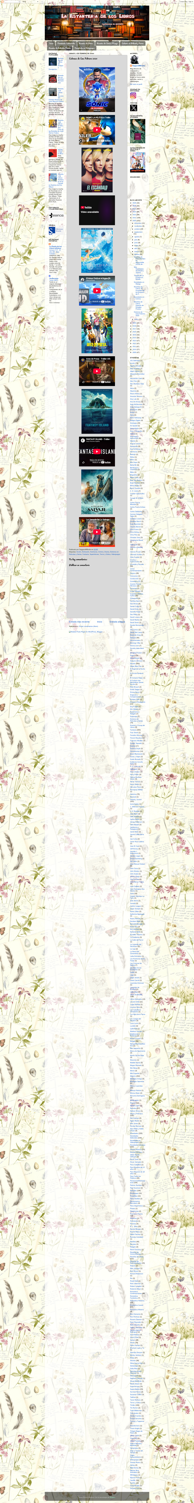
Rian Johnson (135, 1268)
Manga (132, 1041)
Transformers (135, 1426)
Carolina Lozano (136, 519)
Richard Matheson (136, 1274)
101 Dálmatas (135, 360)
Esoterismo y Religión (134, 713)
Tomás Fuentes (135, 1416)
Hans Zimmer (135, 772)
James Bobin (134, 819)
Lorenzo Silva (135, 1007)
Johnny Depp (135, 876)
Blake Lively (134, 477)
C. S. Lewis (134, 491)
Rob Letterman (135, 1283)
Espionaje (133, 716)
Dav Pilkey (134, 614)
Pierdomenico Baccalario (135, 1202)
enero (136, 319)
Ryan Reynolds (135, 1322)
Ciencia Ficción (135, 552)
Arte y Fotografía (136, 431)
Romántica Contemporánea (136, 1292)
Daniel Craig (134, 606)
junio (136, 243)
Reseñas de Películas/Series (60, 48)
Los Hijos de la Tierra (137, 1014)
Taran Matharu (135, 1400)
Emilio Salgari (135, 689)
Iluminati (133, 797)
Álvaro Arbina (135, 394)
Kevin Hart (134, 927)
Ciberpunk (133, 545)
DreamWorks (134, 658)
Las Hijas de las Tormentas (135, 968)
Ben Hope (133, 462)
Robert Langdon (136, 1286)
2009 (135, 352)
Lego (132, 975)
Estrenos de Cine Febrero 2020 (139, 313)
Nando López (135, 1105)
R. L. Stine (134, 1226)
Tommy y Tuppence (137, 1421)
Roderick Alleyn (135, 1289)
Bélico (132, 460)
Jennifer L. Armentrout (134, 852)
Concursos (134, 576)
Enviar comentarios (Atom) (88, 626)
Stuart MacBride (136, 1381)
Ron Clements (135, 1314)
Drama (106, 552)
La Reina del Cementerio (134, 952)
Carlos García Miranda (135, 503)
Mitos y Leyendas (136, 1086)
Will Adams (134, 1475)
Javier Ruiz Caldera (137, 841)
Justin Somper (135, 909)
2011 (134, 346)
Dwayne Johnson (136, 661)
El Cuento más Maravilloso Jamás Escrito (136, 682)
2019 (135, 323)
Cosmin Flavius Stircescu (135, 585)
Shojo (132, 1358)
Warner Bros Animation (134, 1471)
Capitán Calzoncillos (137, 494)
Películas (133, 1190)
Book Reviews (135, 483)
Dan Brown (134, 604)
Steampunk (134, 1376)
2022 (135, 215)
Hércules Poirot (135, 787)
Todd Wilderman (136, 1410)
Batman (133, 454)
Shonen (133, 1360)
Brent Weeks (134, 485)
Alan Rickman (135, 368)
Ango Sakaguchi (136, 407)
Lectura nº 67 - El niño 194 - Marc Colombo (55, 252)
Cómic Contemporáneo (136, 569)
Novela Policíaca (136, 1152)
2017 (135, 329)
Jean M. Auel (134, 846)
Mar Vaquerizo (135, 1048)
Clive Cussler (134, 557)
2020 (135, 220)
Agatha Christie (135, 366)
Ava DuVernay (135, 449)
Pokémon (133, 1218)
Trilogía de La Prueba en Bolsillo (139, 277)
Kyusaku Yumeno (136, 934)
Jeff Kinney (134, 849)
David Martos (135, 620)
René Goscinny (135, 1249)
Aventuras (93, 552)
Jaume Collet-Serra (137, 834)
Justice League (135, 906)
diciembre (138, 223)
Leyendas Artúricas (137, 983)
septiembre (138, 232)
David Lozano (135, 617)
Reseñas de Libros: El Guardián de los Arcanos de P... (139, 290)
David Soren (134, 622)
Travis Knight (134, 1428)
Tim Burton (134, 1408)
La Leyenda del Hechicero (135, 945)
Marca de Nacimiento (137, 1051)
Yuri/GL (132, 1483)
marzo (136, 251)
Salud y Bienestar (136, 1327)
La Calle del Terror (136, 940)
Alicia (132, 388)
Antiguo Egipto (135, 420)
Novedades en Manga (139, 283)
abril (136, 248)
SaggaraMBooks (138, 66)
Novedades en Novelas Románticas (61, 79)
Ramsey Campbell (136, 1237)
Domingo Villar (135, 643)
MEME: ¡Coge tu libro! (60, 151)
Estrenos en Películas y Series (136, 720)
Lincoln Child (134, 1002)
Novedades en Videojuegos (85, 48)
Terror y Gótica (105, 554)
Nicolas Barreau (135, 1126)
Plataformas (134, 1211)
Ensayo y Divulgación (137, 702)
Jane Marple (134, 824)
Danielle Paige (135, 612)
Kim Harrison (134, 929)
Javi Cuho (133, 839)
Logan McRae (135, 1004)
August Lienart (135, 444)
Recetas (133, 1244)
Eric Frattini (134, 706)
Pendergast (134, 1193)
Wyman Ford (134, 1478)
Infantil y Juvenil (135, 799)
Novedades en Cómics (139, 298)
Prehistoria (134, 1221)
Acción (78, 552)
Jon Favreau (134, 879)
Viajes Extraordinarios (135, 1456)
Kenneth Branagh (136, 924)
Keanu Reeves (135, 918)
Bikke (132, 472)
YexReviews (53, 278)
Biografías (133, 475)
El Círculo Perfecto (136, 673)
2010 (135, 349)
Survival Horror (135, 1392)
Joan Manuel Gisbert (137, 864)
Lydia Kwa (133, 1029)
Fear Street (134, 732)
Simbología (134, 1366)
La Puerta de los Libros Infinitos (55, 247)
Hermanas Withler (136, 790)
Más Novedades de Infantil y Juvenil (139, 269)
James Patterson (136, 822)
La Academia (134, 937)
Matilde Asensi (135, 1063)
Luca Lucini (134, 1023)
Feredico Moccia (136, 735)
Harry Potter (134, 774)
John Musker (134, 871)
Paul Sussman (135, 1188)
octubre (137, 229)
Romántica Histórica (137, 1301)
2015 (135, 335)
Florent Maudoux (136, 738)
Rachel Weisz (135, 1232)
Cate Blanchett (135, 524)
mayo (136, 245)
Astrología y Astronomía (134, 437)
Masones (133, 1060)
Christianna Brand (136, 540)
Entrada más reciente (79, 622)
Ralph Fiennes (135, 1234)
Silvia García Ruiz (136, 1363)
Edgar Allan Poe (135, 666)
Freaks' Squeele (136, 743)
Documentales (135, 640)
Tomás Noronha (136, 1418)
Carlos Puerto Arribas (137, 507)
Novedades (134, 1133)
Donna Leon (134, 646)
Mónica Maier (135, 1093)
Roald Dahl (134, 1281)
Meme (132, 1071)
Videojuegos (115, 554)
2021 (135, 218)
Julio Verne (134, 901)
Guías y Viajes (135, 756)
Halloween (134, 769)
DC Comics (134, 630)
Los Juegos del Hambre (135, 1019)
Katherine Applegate (137, 914)
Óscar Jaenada (135, 1162)
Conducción (134, 579)
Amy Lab (133, 399)
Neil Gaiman (134, 1118)
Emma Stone (134, 692)
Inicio (51, 43)
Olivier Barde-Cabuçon (135, 1155)
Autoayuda (134, 446)
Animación (85, 552)
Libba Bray (134, 992)
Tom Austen (134, 1413)
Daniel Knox (134, 609)
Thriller (132, 1405)
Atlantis (132, 441)
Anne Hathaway (135, 418)
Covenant (133, 588)
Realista (133, 1241)
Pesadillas (133, 1196)
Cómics (101, 552)
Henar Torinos (135, 782)
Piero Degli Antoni (136, 1206)
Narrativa (133, 1108)
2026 (135, 203)
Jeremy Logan (135, 856)
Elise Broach (134, 687)
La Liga (132, 949)
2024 (135, 209)
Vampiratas (134, 1448)
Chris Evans (134, 529)
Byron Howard (135, 488)
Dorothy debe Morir (137, 648)
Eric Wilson (134, 709)
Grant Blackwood (136, 754)
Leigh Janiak (134, 978)
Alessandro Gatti (136, 378)
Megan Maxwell (135, 1065)
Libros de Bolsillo (136, 995)
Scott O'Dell (134, 1337)
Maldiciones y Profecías (135, 1035)
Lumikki (133, 1026)
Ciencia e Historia (136, 547)
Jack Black (134, 814)
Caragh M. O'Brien (136, 498)
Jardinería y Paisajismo (134, 828)
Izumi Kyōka (134, 804)
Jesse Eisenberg (136, 858)
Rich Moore (134, 1271)
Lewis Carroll (134, 980)
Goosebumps (135, 751)
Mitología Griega (136, 1079)
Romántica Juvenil (136, 1305)
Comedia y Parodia (137, 564)
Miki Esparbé (134, 1073)
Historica (133, 794)
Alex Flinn (133, 381)
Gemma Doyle (135, 748)
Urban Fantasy (135, 1441)
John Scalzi (134, 874)
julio (136, 240)
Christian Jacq (135, 537)
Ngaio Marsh (134, 1121)
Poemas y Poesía (136, 1214)
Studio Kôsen (135, 1384)
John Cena (134, 868)
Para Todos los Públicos (135, 1177)
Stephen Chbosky (136, 1378)
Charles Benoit (135, 527)
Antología (133, 423)
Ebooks (132, 663)
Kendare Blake (135, 921)
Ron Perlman (134, 1317)
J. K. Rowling (134, 811)
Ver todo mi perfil (136, 84)
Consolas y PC (135, 581)
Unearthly (133, 1438)
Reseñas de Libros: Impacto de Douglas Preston (139, 305)
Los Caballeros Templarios (135, 1011)
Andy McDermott (136, 404)
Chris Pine (133, 535)
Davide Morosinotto (137, 625)
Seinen (132, 1340)
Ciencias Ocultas (136, 554)
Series (132, 1342)
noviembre (138, 226)
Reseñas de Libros (86, 43)
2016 (135, 332)
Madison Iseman (136, 1031)
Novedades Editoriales (66, 43)
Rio (131, 1278)
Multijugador (134, 1100)
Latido (132, 972)
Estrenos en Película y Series (133, 43)
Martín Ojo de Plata (137, 1055)
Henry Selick (134, 784)
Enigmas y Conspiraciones (135, 696)
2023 (135, 212)
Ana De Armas (135, 402)
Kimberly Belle (135, 932)
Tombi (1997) (53, 280)
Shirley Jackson (135, 1355)
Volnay (132, 1465)
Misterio (133, 1076)
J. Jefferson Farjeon (137, 807)
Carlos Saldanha (136, 511)
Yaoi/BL (133, 1480)
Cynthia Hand (135, 601)
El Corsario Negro (136, 678)
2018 (135, 326)
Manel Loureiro (135, 1038)
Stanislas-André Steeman (135, 1372)
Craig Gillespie (135, 591)
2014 (135, 338)
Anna (132, 415)
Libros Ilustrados (136, 999)
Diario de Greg (135, 635)
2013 (135, 340)
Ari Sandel (133, 426)
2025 (135, 206)
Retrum (132, 1266)
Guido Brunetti (135, 759)
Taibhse (133, 1397)
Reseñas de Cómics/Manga (107, 43)
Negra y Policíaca (136, 1114)
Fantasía (86, 554)
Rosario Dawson (136, 1319)
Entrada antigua (117, 622)
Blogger (112, 1497)
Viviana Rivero (135, 1462)
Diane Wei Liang (136, 632)
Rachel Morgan (135, 1229)
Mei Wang (133, 1068)
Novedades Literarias (137, 1145)
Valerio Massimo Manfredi (136, 1444)
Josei (132, 893)
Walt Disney (134, 1468)
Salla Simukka (135, 1325)
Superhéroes (94, 554)
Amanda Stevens (136, 396)
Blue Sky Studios (136, 480)
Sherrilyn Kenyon (136, 1352)
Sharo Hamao (135, 1345)
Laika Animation (135, 956)
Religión (133, 1247)
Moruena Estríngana (137, 1096)
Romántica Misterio (137, 1309)
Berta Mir (133, 465)
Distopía (133, 638)
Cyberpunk (134, 598)
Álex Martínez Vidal (137, 384)
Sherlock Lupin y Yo (137, 1348)
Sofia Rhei (133, 1368)
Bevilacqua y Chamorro (134, 468)
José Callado (134, 886)
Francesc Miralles (136, 740)
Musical (133, 1103)
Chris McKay (134, 532)
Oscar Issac (134, 1159)
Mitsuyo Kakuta (135, 1090)
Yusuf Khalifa (134, 1486)
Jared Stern (134, 832)
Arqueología (134, 428)
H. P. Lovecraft (135, 766)
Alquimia (133, 391)
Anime (132, 412)
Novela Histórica (136, 1149)
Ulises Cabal (134, 1435)
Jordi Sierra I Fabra (137, 882)
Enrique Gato (135, 699)
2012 (135, 343)
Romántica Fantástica (134, 1297)
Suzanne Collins (136, 1394)
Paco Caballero (135, 1165)
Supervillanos (135, 1389)
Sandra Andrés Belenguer (135, 1331)
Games (132, 746)
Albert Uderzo (135, 371)
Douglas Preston (136, 653)
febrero (137, 254)
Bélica (132, 457)
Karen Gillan (134, 911)
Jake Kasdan (134, 816)
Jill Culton (133, 861)
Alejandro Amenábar (137, 374)
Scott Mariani (134, 1335)
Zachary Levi (134, 1488)
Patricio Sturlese (136, 1185)
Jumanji (133, 903)
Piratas (132, 1208)
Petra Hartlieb (135, 1199)
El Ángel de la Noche (137, 669)
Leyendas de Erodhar (134, 988)
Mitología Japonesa (137, 1081)
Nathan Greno (135, 1111)
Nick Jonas (134, 1123)
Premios (133, 1224)
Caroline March (135, 521)
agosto (137, 237)
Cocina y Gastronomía (134, 561)
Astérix (132, 434)
